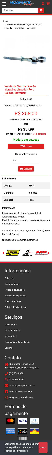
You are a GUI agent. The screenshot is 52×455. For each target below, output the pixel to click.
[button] (43, 3)
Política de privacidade (15, 307)
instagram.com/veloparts (21, 397)
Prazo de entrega (13, 301)
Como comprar (12, 284)
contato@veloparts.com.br (22, 385)
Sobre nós (9, 278)
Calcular (27, 168)
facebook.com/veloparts (20, 391)
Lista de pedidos (13, 330)
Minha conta (11, 324)
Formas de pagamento (15, 295)
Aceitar (43, 447)
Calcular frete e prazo (26, 154)
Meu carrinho (11, 336)
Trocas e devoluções (15, 290)
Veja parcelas (39, 134)
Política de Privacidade (16, 450)
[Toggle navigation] (4, 4)
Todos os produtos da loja (17, 342)
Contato (8, 348)
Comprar (27, 146)
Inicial (6, 21)
